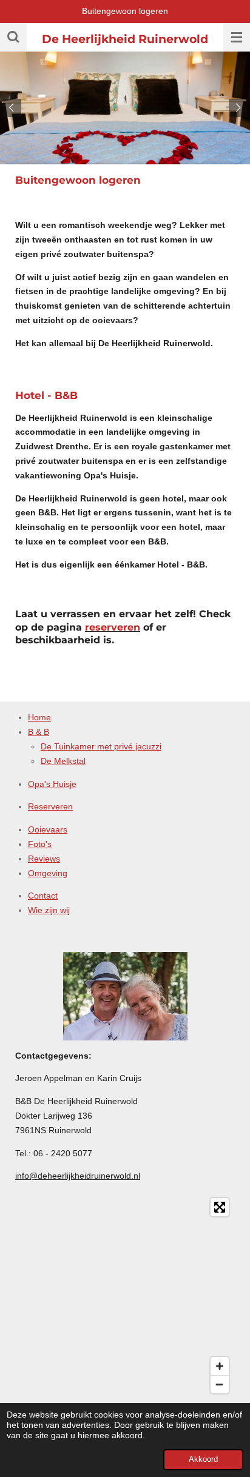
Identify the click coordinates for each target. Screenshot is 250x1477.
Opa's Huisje (52, 784)
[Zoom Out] (220, 1384)
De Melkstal (63, 761)
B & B (38, 732)
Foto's (40, 844)
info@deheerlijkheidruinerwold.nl (77, 1176)
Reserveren (50, 806)
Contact (43, 895)
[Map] (125, 1295)
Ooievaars (47, 829)
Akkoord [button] (203, 1459)
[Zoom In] (220, 1366)
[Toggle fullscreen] (220, 1207)
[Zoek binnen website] (13, 37)
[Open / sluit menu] (236, 37)
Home (39, 717)
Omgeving (47, 873)
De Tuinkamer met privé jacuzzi (101, 746)
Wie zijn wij (49, 910)
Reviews (44, 858)
